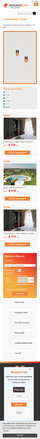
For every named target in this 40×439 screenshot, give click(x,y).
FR (37, 1)
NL (33, 1)
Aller (7, 278)
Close (19, 413)
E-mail (19, 396)
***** (7, 104)
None (7, 107)
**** (7, 98)
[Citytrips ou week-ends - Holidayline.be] (17, 6)
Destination (8, 260)
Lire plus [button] (6, 430)
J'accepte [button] (20, 435)
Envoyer (19, 404)
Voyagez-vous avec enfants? (16, 289)
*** (7, 92)
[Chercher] (34, 13)
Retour (8, 281)
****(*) (8, 101)
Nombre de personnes (10, 271)
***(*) (7, 95)
